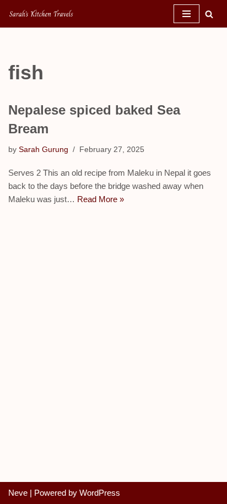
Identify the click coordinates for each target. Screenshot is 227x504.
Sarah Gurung (43, 149)
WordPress (99, 492)
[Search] (209, 14)
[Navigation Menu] (186, 13)
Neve (18, 492)
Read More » (100, 199)
